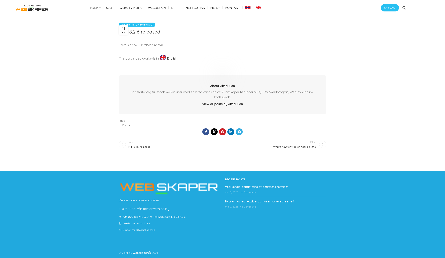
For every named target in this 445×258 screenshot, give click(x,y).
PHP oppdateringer (142, 24)
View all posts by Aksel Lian (222, 104)
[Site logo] (32, 7)
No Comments (248, 192)
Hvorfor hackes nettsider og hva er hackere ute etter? (259, 201)
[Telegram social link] (239, 131)
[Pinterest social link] (222, 131)
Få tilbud (389, 7)
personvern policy (156, 209)
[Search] (404, 7)
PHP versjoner (128, 125)
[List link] (169, 223)
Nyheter (125, 24)
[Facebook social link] (205, 131)
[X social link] (214, 131)
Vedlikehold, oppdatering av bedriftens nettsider (256, 187)
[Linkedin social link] (230, 131)
